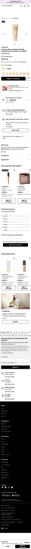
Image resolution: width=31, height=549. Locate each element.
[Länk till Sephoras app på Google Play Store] (6, 495)
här (16, 499)
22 (19, 335)
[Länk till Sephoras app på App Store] (15, 495)
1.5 (11, 332)
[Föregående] (4, 34)
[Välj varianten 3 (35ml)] (17, 73)
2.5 (16, 332)
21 (16, 335)
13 (17, 334)
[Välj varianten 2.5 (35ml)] (13, 73)
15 (22, 334)
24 (24, 335)
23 (21, 335)
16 (25, 334)
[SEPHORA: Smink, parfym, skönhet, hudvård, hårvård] (8, 5)
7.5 (30, 332)
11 (11, 334)
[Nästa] (26, 34)
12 (14, 334)
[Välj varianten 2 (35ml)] (10, 73)
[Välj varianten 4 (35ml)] (20, 73)
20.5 (13, 335)
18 (0, 335)
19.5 (6, 335)
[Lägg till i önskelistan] (14, 170)
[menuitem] (24, 5)
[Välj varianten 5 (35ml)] (24, 73)
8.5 (4, 334)
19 (3, 335)
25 (27, 335)
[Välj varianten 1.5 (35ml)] (6, 73)
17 (27, 334)
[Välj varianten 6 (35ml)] (27, 73)
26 (30, 335)
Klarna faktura (23, 61)
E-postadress (4, 356)
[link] (15, 245)
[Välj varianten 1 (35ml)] (3, 73)
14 (19, 334)
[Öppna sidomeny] (2, 6)
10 (9, 334)
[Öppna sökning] (21, 6)
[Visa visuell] (15, 33)
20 (9, 335)
